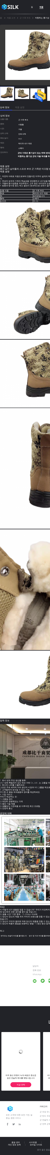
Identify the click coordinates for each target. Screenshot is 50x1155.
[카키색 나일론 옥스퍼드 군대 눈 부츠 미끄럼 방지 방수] (20, 1051)
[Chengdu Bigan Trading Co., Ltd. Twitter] (13, 1124)
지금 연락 (21, 1084)
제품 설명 (19, 107)
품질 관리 (16, 1142)
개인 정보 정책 (14, 1145)
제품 (41, 7)
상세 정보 (4, 107)
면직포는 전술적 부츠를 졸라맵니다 (14, 936)
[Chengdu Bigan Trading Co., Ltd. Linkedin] (19, 1124)
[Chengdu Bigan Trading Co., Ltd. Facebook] (7, 1124)
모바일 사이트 (36, 1145)
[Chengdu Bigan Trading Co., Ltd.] (36, 981)
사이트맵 (33, 1142)
